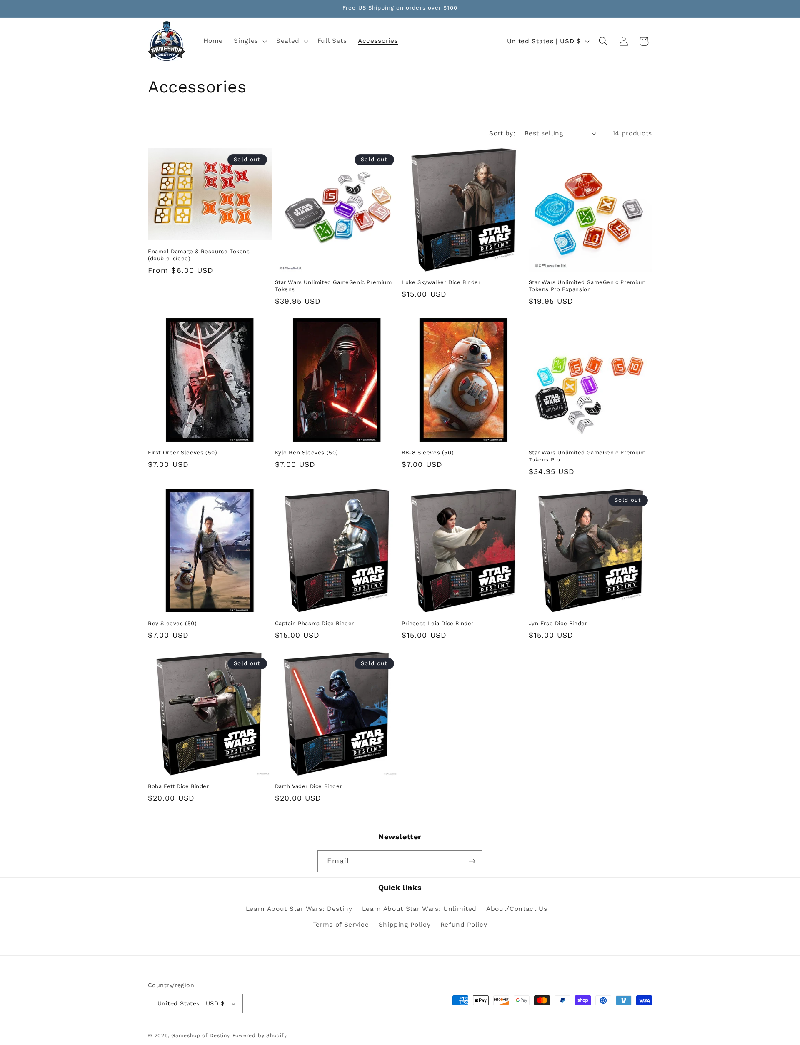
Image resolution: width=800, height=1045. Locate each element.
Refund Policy (464, 924)
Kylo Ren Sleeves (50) (307, 452)
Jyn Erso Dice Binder (558, 623)
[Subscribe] (472, 861)
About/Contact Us (517, 909)
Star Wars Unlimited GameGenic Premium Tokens (333, 285)
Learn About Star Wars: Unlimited (419, 909)
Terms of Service (341, 924)
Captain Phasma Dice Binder (315, 623)
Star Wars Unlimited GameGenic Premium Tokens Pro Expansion (587, 285)
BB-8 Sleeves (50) (428, 452)
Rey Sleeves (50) (172, 623)
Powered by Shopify (259, 1035)
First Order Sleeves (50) (182, 452)
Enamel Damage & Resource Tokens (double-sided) (199, 255)
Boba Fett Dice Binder (178, 786)
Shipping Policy (405, 924)
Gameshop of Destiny (200, 1035)
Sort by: (502, 133)
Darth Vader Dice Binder (308, 786)
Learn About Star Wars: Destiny (299, 909)
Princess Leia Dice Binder (438, 623)
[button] (249, 41)
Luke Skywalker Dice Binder (441, 282)
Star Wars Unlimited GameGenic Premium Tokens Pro (587, 456)
